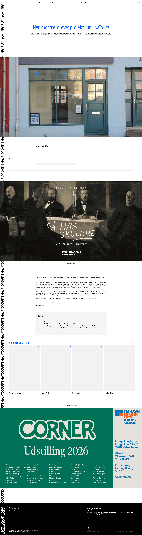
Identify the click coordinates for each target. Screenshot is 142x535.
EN (136, 2)
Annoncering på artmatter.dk (71, 263)
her (53, 302)
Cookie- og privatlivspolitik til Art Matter (124, 531)
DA (134, 2)
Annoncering (14, 508)
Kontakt (12, 510)
